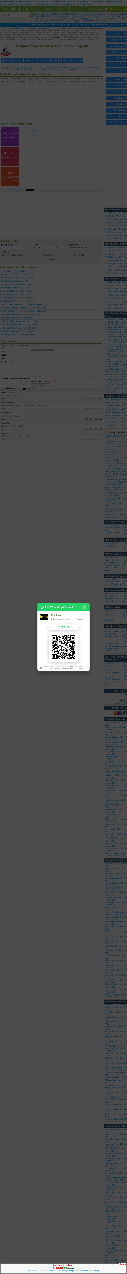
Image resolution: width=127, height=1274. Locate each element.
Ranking (95, 1271)
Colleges (71, 1271)
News (42, 1271)
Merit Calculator (83, 1271)
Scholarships (51, 1271)
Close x (122, 1264)
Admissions (33, 1271)
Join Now (65, 627)
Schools (62, 1271)
